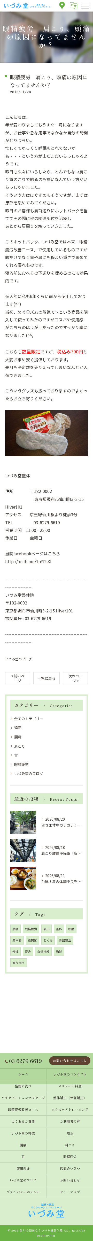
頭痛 (71, 929)
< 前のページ (18, 678)
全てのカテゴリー (28, 718)
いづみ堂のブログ (18, 659)
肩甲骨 (17, 940)
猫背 (59, 951)
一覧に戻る (46, 678)
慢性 (15, 951)
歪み (28, 951)
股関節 (32, 940)
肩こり (19, 746)
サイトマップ (70, 1191)
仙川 (46, 929)
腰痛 (17, 736)
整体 (59, 929)
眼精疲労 (21, 764)
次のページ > (75, 678)
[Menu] (85, 5)
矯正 (17, 727)
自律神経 (43, 951)
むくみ (48, 940)
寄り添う (18, 963)
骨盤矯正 (65, 940)
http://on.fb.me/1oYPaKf (28, 561)
